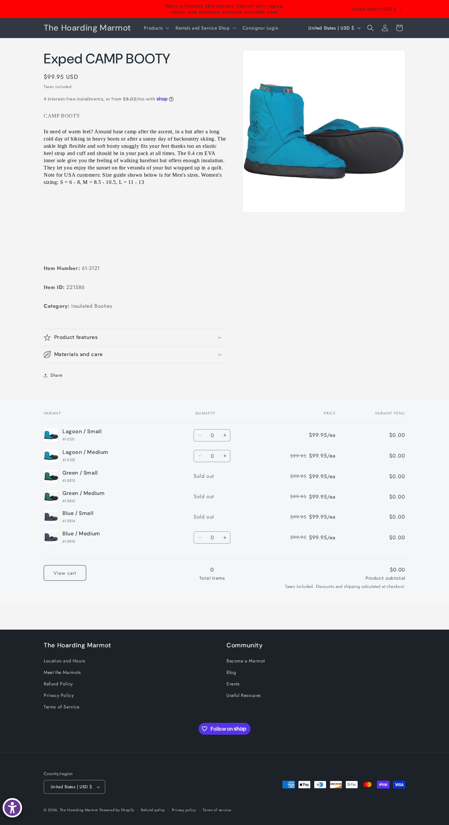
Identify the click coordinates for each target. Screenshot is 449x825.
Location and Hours (64, 661)
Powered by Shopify (117, 810)
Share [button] (56, 375)
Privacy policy (184, 810)
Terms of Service (62, 706)
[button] (156, 28)
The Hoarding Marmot (79, 810)
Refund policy (153, 810)
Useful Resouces (243, 695)
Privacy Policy (59, 695)
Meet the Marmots (62, 672)
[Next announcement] (294, 9)
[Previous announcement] (154, 9)
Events (233, 683)
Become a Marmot (245, 661)
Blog (231, 672)
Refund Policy (58, 683)
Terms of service (217, 810)
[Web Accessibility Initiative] (12, 807)
